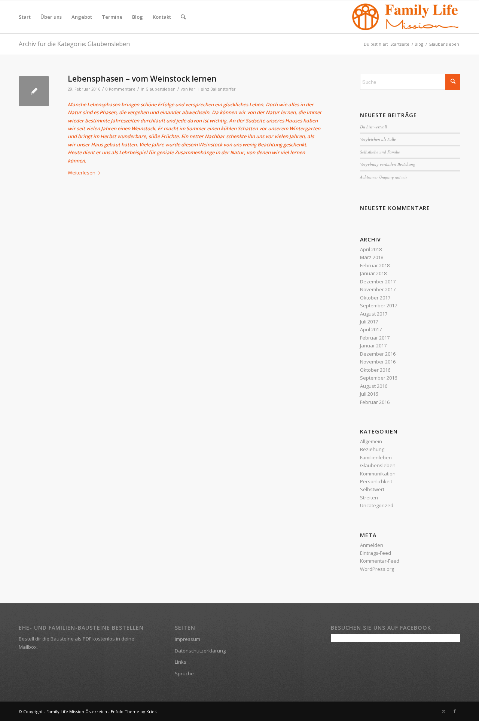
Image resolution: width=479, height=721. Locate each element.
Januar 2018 (373, 273)
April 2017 (371, 329)
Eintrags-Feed (375, 553)
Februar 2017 (375, 337)
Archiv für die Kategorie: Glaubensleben (74, 44)
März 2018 (371, 257)
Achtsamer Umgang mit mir (383, 177)
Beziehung (372, 449)
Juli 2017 (369, 321)
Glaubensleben (161, 89)
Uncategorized (376, 505)
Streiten (369, 497)
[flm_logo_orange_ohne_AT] (405, 16)
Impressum (187, 639)
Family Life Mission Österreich (76, 711)
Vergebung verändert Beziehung (387, 164)
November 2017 (378, 289)
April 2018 (371, 249)
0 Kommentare (120, 89)
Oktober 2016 (375, 369)
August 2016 (373, 386)
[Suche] (183, 16)
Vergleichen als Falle (378, 139)
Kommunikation (378, 473)
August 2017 (373, 313)
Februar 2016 (375, 402)
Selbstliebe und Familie (380, 152)
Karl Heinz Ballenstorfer (212, 89)
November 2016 (378, 361)
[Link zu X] (443, 711)
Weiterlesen (81, 172)
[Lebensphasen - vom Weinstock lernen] (34, 91)
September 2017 (378, 305)
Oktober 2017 (375, 297)
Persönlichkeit (376, 481)
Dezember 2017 (378, 281)
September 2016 (378, 377)
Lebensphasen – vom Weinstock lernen (142, 78)
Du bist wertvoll (373, 127)
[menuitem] (25, 16)
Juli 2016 (369, 393)
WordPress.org (377, 569)
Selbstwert (372, 489)
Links (180, 661)
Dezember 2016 (378, 353)
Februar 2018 (375, 265)
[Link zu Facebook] (454, 711)
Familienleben (376, 457)
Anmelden (371, 545)
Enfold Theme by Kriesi (134, 711)
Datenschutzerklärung (200, 650)
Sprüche (184, 673)
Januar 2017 (373, 345)
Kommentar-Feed (379, 560)
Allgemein (371, 441)
